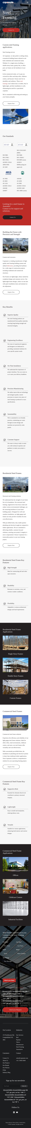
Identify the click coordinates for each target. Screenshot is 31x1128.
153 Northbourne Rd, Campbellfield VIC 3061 (8, 1037)
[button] (27, 2)
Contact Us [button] (11, 30)
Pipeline (18, 1040)
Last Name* (19, 942)
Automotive (19, 1049)
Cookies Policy (22, 1122)
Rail (17, 1037)
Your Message (6, 957)
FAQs (4, 1070)
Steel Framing (20, 1047)
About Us (5, 1060)
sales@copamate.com (22, 1058)
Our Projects (6, 1063)
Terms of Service (9, 1122)
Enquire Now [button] (11, 103)
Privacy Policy (20, 987)
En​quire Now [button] (11, 292)
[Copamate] (8, 2)
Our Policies (6, 1067)
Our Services (19, 1035)
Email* (4, 949)
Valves (18, 1042)
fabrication (10, 266)
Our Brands (6, 1065)
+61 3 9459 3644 (21, 1060)
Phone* (18, 949)
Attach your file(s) (9, 980)
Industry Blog (6, 1072)
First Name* (5, 942)
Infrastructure (20, 1044)
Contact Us (6, 1058)
